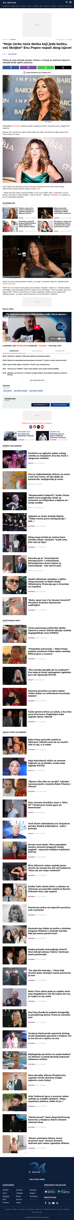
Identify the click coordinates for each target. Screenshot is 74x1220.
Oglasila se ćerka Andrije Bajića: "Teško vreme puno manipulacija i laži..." (47, 519)
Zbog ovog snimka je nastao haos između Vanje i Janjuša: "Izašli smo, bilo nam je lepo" (47, 540)
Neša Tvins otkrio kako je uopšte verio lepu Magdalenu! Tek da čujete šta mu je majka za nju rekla (49, 994)
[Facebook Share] (11, 67)
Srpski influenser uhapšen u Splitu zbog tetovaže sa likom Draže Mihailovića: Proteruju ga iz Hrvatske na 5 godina (48, 583)
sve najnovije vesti (37, 380)
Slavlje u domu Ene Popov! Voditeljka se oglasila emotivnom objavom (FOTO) (26, 210)
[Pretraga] (66, 2)
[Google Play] (63, 1191)
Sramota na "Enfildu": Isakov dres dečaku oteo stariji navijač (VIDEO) (33, 369)
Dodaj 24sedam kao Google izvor (38, 73)
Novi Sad (33, 1199)
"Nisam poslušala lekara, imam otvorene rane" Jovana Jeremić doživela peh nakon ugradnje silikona (48, 1141)
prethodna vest (24, 432)
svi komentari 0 (40, 405)
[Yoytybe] (53, 1203)
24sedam (43, 346)
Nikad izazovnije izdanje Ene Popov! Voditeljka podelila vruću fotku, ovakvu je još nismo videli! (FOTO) (62, 210)
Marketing (30, 1209)
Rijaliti (30, 463)
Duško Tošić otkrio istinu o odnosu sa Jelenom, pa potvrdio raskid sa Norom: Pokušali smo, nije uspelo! (49, 889)
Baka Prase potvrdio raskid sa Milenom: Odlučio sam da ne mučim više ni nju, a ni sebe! (48, 742)
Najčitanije (37, 351)
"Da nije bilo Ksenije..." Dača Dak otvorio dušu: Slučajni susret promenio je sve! (49, 973)
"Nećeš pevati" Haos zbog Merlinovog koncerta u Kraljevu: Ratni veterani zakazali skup (49, 1120)
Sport (29, 6)
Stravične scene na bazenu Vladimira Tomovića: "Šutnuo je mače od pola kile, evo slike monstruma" (58, 436)
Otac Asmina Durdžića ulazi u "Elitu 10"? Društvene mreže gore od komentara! (48, 805)
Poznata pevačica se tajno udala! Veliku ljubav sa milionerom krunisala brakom (49, 693)
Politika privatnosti (50, 1209)
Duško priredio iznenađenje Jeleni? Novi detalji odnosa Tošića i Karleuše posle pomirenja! (48, 952)
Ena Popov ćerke (36, 391)
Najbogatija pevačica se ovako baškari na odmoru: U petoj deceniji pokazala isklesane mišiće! (49, 1057)
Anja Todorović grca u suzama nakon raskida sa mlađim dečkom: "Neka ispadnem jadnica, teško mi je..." (48, 1099)
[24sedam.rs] (9, 2)
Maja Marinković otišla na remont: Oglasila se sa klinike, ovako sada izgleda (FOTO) (47, 763)
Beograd (33, 1190)
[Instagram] (34, 427)
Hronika (46, 6)
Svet (41, 6)
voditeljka (54, 195)
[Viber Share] (28, 67)
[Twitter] (38, 427)
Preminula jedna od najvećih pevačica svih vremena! (49, 908)
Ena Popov (15, 126)
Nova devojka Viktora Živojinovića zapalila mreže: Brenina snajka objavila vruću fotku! (47, 1078)
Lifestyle (61, 6)
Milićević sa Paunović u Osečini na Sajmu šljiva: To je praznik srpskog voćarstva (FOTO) (37, 374)
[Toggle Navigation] (70, 2)
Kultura (19, 1199)
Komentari (60, 351)
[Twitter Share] (63, 67)
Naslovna (6, 39)
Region (32, 1193)
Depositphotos (37, 1212)
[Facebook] (30, 427)
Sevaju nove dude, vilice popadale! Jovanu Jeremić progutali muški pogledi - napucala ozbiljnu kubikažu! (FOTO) (49, 848)
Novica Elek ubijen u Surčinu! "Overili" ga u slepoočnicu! (28, 365)
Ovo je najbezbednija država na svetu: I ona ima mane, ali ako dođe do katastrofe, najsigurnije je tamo (49, 477)
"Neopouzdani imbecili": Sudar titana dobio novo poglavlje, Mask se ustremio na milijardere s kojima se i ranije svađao (48, 499)
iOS (18, 346)
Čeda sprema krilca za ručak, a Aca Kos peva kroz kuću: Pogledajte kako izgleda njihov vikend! (49, 714)
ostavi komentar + (60, 405)
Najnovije (6, 6)
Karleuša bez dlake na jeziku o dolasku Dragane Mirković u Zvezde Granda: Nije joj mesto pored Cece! (49, 931)
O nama (7, 1209)
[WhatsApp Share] (45, 67)
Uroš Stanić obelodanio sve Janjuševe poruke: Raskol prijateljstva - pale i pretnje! (49, 826)
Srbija (18, 1202)
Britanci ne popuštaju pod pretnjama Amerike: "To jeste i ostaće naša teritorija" (37, 360)
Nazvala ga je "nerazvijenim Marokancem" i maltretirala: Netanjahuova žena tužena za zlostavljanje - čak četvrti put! (44, 562)
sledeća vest (55, 432)
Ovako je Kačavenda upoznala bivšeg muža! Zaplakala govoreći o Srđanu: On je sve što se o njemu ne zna (49, 1036)
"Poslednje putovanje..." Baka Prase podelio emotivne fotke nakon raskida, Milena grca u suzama (49, 651)
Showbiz (35, 6)
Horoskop (33, 1196)
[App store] (50, 1191)
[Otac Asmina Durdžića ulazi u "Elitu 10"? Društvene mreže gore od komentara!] (15, 809)
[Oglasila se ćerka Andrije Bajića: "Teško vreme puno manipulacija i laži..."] (15, 522)
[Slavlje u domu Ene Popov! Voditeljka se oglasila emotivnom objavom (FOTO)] (10, 213)
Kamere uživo (14, 6)
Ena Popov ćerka (20, 391)
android (25, 346)
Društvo (53, 6)
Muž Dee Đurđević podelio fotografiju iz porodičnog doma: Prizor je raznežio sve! (49, 1015)
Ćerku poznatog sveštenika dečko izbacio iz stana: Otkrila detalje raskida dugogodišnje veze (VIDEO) (49, 630)
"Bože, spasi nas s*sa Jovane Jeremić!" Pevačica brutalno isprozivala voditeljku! (49, 602)
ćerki (38, 189)
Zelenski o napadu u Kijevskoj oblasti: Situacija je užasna (28, 356)
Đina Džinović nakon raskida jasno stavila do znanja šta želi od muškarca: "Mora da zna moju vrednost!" (49, 868)
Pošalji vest (39, 1209)
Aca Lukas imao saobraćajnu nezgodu (26, 435)
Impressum (22, 1209)
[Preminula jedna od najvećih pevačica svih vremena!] (15, 913)
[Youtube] (42, 427)
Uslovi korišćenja (63, 1209)
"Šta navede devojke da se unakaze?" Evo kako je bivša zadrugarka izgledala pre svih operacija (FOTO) (49, 672)
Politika (23, 6)
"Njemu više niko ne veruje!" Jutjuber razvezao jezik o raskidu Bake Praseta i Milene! (49, 784)
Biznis (67, 6)
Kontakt (14, 1209)
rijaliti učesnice (9, 284)
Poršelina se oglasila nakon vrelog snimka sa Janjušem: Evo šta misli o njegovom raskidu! (48, 456)
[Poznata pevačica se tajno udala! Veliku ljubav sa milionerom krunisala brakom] (15, 697)
